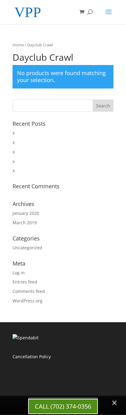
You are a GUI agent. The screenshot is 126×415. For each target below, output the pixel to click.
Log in (19, 273)
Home (18, 45)
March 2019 (25, 223)
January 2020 (26, 213)
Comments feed (29, 291)
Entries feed (25, 282)
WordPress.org (28, 301)
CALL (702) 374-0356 (63, 406)
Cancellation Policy (32, 356)
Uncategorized (27, 248)
